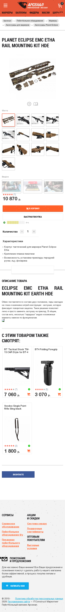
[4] (10, 194)
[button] (34, 231)
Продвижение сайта (19, 601)
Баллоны (21, 12)
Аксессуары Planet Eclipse (46, 25)
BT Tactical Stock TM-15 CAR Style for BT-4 (16, 350)
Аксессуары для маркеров (17, 25)
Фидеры (34, 12)
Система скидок (37, 523)
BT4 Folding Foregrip (46, 349)
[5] (12, 194)
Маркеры (7, 12)
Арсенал (7, 21)
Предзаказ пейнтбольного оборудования (11, 542)
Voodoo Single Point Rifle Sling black (15, 407)
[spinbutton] (27, 231)
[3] (8, 194)
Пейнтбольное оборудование (30, 21)
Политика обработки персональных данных (39, 598)
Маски (46, 12)
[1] (4, 194)
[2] (6, 194)
